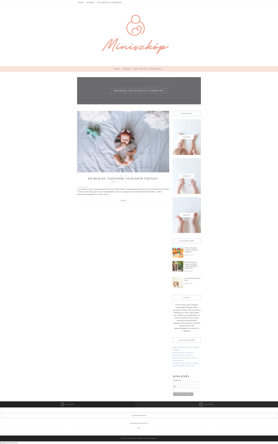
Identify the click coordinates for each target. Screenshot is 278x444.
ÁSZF (139, 428)
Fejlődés (187, 137)
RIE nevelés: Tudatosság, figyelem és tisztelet (123, 178)
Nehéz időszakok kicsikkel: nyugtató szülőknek (191, 250)
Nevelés (123, 176)
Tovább (123, 200)
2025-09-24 (188, 255)
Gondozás (186, 176)
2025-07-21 (115, 182)
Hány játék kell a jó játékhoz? (109, 2)
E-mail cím (176, 380)
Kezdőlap (90, 2)
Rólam (81, 2)
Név (174, 387)
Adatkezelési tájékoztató (139, 423)
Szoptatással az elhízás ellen (182, 355)
